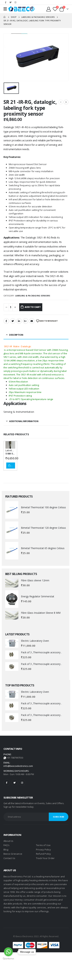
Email (32, 321)
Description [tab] (16, 334)
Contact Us (9, 858)
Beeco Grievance (12, 853)
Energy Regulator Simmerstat (37, 596)
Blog (5, 849)
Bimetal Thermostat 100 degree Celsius (43, 507)
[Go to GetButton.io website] (8, 958)
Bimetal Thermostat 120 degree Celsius (43, 527)
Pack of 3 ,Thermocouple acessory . (41, 652)
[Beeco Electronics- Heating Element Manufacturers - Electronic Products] (21, 9)
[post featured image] (11, 510)
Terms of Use (43, 845)
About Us (8, 840)
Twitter (13, 321)
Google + (25, 321)
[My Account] (49, 9)
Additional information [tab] (23, 421)
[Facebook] (5, 2)
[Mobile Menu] (5, 9)
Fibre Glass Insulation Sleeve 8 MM (40, 612)
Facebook (6, 321)
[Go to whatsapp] (8, 951)
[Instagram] (15, 2)
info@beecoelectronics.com (18, 766)
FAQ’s (6, 845)
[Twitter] (10, 2)
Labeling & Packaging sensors (32, 295)
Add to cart (33, 307)
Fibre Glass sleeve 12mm (35, 580)
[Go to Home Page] (4, 17)
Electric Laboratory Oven (35, 640)
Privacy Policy (43, 849)
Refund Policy (43, 853)
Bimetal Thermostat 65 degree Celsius (42, 548)
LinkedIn (19, 321)
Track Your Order (45, 858)
